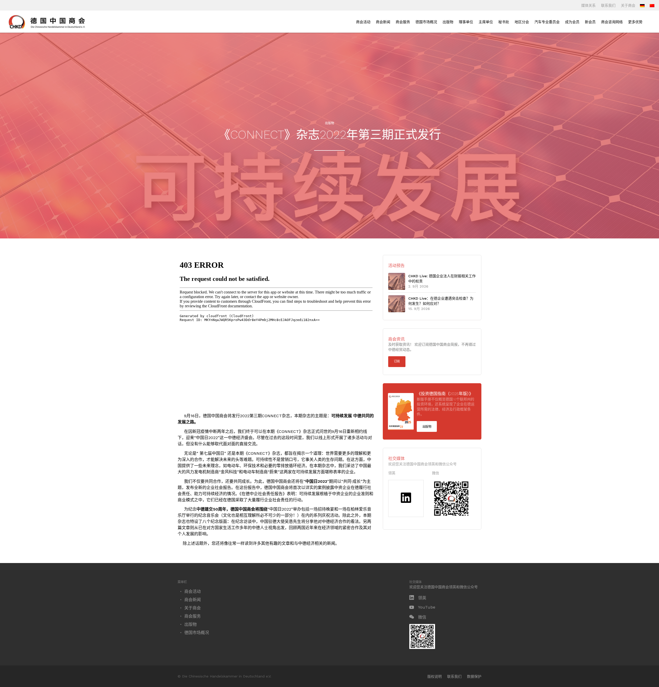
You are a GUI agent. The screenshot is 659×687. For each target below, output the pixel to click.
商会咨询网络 (612, 22)
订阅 (397, 361)
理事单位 (466, 22)
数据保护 (474, 676)
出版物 (448, 22)
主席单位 (486, 22)
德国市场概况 (426, 22)
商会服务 (403, 22)
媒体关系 (588, 5)
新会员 (590, 22)
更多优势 (635, 22)
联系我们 (608, 5)
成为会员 (572, 22)
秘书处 (503, 22)
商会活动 (363, 22)
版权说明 (434, 676)
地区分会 (522, 22)
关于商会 (628, 5)
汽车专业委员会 (547, 22)
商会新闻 (383, 22)
